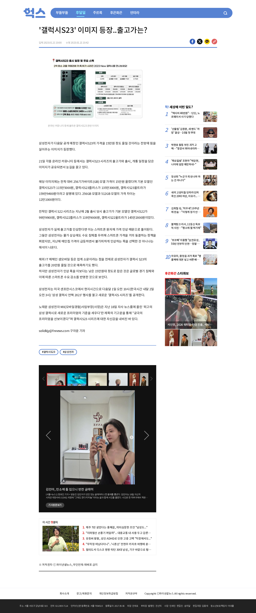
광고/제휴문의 (84, 593)
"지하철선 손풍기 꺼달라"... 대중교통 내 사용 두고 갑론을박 (117, 533)
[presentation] (43, 379)
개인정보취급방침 (108, 593)
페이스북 (192, 41)
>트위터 (200, 41)
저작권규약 (131, 593)
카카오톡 (207, 41)
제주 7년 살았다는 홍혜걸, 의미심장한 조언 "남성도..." (115, 527)
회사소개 (64, 593)
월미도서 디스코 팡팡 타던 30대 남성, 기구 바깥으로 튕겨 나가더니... (123, 549)
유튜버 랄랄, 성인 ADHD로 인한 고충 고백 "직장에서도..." (117, 538)
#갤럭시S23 (48, 352)
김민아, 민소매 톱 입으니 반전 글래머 (70, 489)
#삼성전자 (68, 352)
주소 (214, 41)
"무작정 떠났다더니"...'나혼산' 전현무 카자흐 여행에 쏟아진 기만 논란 (123, 544)
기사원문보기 (55, 505)
